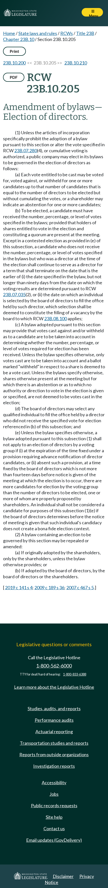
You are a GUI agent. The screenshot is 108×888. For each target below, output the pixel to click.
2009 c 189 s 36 (49, 587)
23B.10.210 (75, 63)
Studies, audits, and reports (54, 708)
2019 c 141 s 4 (18, 587)
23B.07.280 (25, 150)
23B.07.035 (14, 294)
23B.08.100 (55, 318)
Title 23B (85, 33)
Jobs (54, 794)
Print (14, 51)
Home (9, 33)
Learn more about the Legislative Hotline (54, 687)
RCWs (66, 33)
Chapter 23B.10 (18, 39)
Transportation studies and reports (54, 743)
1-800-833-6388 (74, 674)
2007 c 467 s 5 (80, 587)
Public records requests (54, 805)
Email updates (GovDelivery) (54, 840)
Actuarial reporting (54, 731)
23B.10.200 (14, 63)
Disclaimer (63, 876)
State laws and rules (37, 33)
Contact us (54, 828)
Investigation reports (54, 766)
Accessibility (54, 782)
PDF (14, 77)
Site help (54, 817)
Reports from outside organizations (54, 754)
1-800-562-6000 (54, 665)
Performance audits (54, 720)
